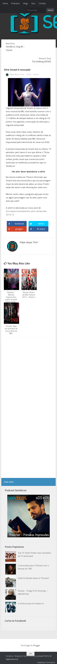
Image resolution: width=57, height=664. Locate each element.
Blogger (36, 645)
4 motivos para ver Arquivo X (31, 603)
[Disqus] (28, 373)
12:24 (29, 74)
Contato (42, 3)
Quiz (33, 3)
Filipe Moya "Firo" (17, 74)
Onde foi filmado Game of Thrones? (33, 578)
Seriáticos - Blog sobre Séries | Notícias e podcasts (24, 656)
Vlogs (25, 3)
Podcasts (15, 3)
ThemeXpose (50, 662)
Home (5, 3)
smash (36, 74)
